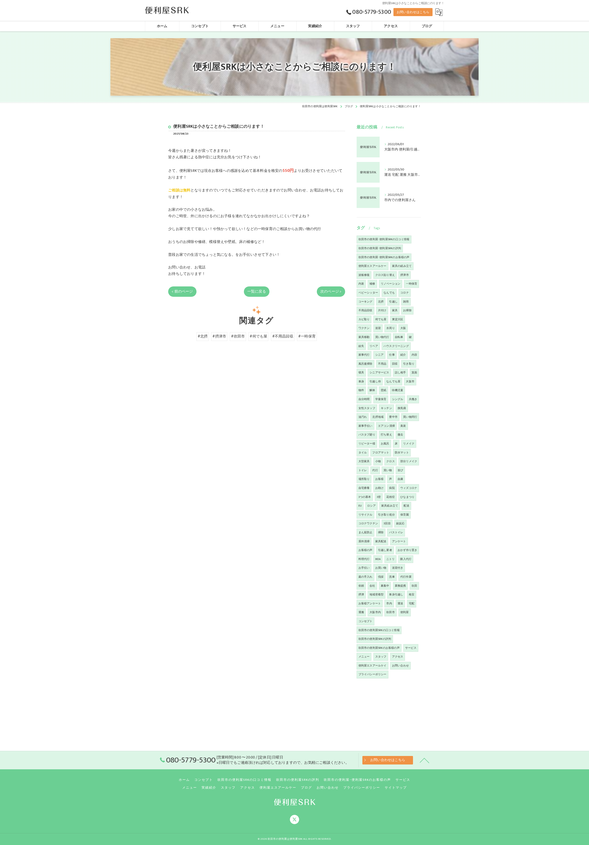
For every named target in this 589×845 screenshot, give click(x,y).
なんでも (389, 292)
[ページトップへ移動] (424, 760)
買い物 (388, 470)
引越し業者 (385, 550)
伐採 (381, 576)
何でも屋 (381, 319)
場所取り (364, 479)
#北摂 (203, 336)
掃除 (381, 532)
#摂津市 (219, 336)
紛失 (361, 346)
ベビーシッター (368, 292)
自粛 (400, 479)
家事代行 (364, 354)
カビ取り (364, 319)
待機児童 (397, 390)
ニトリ (390, 559)
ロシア (371, 505)
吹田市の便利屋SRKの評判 (374, 639)
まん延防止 (365, 532)
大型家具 (364, 461)
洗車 (392, 576)
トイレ (362, 470)
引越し (393, 301)
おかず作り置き (407, 550)
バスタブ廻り (366, 434)
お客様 (379, 479)
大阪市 (410, 381)
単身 (361, 381)
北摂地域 (378, 417)
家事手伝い (365, 426)
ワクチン (364, 328)
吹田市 (390, 612)
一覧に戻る (256, 291)
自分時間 (364, 399)
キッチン (386, 408)
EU (360, 505)
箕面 (414, 372)
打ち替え (386, 434)
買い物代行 (382, 337)
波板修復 (364, 275)
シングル (397, 399)
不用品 (382, 363)
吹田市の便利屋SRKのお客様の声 (379, 648)
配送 (406, 505)
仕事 (392, 354)
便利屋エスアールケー (372, 266)
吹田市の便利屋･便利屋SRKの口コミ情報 (384, 239)
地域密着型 (377, 594)
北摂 (381, 301)
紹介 (403, 354)
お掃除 (407, 310)
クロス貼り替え (385, 275)
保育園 (404, 514)
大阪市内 (375, 612)
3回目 (387, 523)
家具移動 (364, 337)
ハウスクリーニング (396, 346)
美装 (403, 426)
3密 (379, 497)
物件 (361, 390)
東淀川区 (397, 319)
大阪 (403, 328)
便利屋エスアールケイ (372, 665)
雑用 (406, 301)
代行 (375, 470)
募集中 (385, 585)
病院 (392, 488)
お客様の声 (365, 550)
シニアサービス (379, 372)
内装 (361, 283)
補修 (372, 283)
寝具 (361, 372)
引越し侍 (375, 381)
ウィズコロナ (408, 488)
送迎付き (397, 567)
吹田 (414, 585)
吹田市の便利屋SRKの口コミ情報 (379, 630)
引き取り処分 (386, 514)
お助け (379, 488)
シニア (379, 354)
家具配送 (381, 541)
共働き (413, 399)
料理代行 (364, 559)
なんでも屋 (393, 381)
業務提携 (400, 585)
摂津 (361, 594)
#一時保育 (307, 336)
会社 (372, 585)
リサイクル (365, 514)
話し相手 (400, 372)
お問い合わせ (400, 665)
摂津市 (404, 275)
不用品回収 (365, 310)
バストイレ (396, 532)
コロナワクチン (368, 523)
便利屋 (404, 612)
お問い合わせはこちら (413, 12)
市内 (389, 603)
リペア (374, 346)
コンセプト (365, 621)
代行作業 (406, 576)
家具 (395, 310)
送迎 (378, 328)
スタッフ (381, 656)
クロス (390, 461)
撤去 (400, 434)
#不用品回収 (282, 336)
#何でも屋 (258, 336)
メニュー (364, 656)
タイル (362, 452)
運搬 (361, 612)
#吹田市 (238, 336)
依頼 (361, 585)
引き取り (408, 363)
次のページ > (330, 291)
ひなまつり (407, 497)
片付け (382, 310)
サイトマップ (396, 787)
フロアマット (380, 452)
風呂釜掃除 (365, 363)
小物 (378, 461)
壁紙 (383, 390)
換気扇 (402, 408)
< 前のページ (182, 291)
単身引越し (396, 594)
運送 (400, 603)
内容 (414, 354)
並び (400, 470)
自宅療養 (364, 488)
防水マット (402, 452)
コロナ (404, 292)
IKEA (378, 559)
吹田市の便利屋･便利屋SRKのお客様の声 (384, 257)
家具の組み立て (402, 266)
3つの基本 (364, 497)
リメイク (408, 443)
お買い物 (381, 567)
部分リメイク (408, 461)
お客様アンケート (369, 603)
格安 (411, 594)
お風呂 (385, 443)
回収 (395, 363)
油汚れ (362, 417)
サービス (410, 648)
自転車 (399, 337)
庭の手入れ (365, 576)
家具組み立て (389, 505)
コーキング (365, 301)
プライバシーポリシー (372, 674)
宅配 (411, 603)
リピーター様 (366, 443)
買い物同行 (410, 417)
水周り (390, 328)
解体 (372, 390)
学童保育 (381, 399)
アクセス (397, 656)
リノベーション (390, 283)
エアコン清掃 (386, 426)
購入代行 (405, 559)
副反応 (400, 523)
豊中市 (393, 417)
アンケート (399, 541)
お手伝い (364, 567)
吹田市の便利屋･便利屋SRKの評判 (379, 248)
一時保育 (411, 283)
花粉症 (390, 497)
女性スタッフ (366, 408)
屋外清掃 (364, 541)
